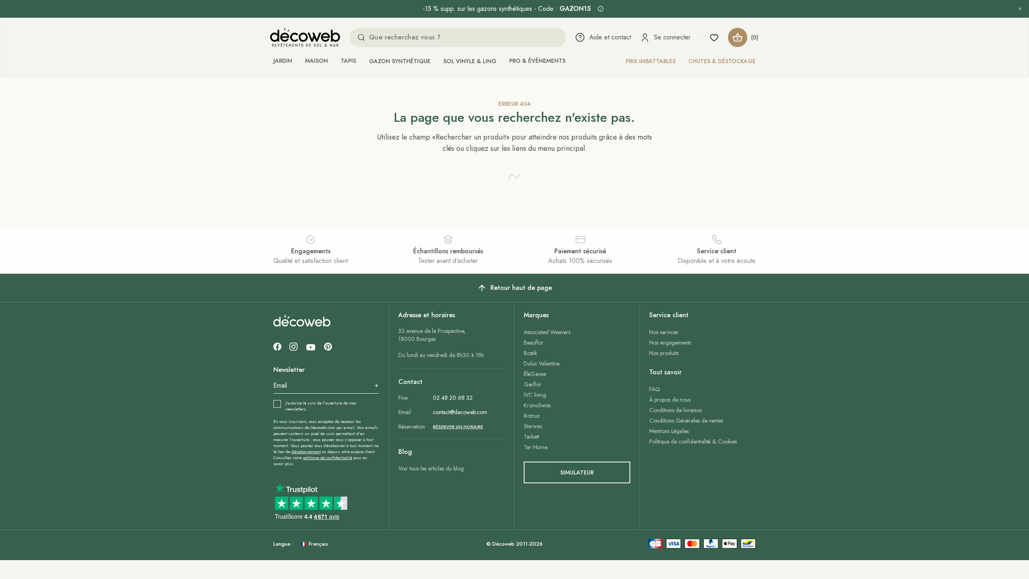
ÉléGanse (535, 374)
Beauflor (533, 343)
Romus (531, 416)
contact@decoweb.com (460, 412)
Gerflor (532, 384)
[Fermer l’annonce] (1020, 9)
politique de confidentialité (327, 458)
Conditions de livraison (675, 410)
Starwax (533, 426)
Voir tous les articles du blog (431, 468)
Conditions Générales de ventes (686, 421)
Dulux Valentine (542, 363)
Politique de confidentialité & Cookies (693, 441)
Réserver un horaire (458, 426)
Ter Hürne (535, 447)
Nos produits (663, 353)
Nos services (663, 332)
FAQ (654, 389)
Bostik (530, 353)
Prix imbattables (651, 61)
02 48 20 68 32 (453, 398)
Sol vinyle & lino (469, 61)
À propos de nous (670, 400)
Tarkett (531, 437)
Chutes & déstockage (722, 61)
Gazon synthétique (399, 61)
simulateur (577, 472)
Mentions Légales (669, 431)
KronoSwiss (537, 405)
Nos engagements (670, 343)
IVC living (535, 395)
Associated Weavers (547, 332)
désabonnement (306, 452)
